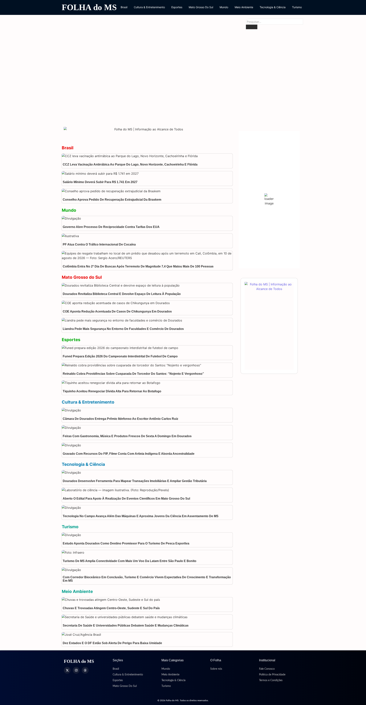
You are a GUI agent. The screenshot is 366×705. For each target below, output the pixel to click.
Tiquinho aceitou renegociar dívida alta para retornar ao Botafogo (112, 391)
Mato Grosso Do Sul (201, 7)
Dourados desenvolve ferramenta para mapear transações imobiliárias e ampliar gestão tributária (135, 481)
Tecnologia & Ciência (273, 7)
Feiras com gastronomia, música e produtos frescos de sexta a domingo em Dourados (127, 436)
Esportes (176, 7)
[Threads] (85, 670)
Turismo (297, 7)
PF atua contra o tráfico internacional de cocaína (99, 244)
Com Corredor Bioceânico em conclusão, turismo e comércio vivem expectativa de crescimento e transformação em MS (147, 579)
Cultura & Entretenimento (149, 7)
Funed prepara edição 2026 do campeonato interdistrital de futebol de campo (120, 356)
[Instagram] (76, 670)
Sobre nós (216, 669)
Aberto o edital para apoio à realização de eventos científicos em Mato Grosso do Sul (126, 498)
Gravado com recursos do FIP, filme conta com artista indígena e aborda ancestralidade (129, 453)
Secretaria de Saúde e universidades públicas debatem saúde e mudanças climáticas (126, 625)
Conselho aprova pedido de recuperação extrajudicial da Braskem (112, 199)
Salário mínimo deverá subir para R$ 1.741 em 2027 (100, 182)
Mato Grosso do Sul (82, 277)
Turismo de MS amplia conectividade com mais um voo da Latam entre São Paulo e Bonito (129, 561)
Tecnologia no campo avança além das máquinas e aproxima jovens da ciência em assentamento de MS (140, 516)
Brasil (124, 7)
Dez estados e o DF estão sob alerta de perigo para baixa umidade (112, 643)
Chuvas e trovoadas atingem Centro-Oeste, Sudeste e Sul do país (111, 608)
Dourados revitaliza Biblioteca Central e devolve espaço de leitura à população (162, 72)
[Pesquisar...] (251, 27)
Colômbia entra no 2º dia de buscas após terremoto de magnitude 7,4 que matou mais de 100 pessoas (138, 266)
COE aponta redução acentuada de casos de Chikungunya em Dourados (155, 115)
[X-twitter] (67, 670)
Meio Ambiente (244, 7)
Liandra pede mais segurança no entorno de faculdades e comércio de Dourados (123, 328)
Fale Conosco (267, 669)
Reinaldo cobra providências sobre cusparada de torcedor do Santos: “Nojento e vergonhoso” (133, 373)
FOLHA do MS (89, 7)
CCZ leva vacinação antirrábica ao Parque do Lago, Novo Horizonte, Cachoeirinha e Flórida (130, 164)
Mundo (224, 7)
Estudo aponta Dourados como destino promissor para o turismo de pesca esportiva (126, 543)
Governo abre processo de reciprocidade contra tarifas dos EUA (111, 227)
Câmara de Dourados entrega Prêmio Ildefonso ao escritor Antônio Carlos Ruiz (120, 418)
